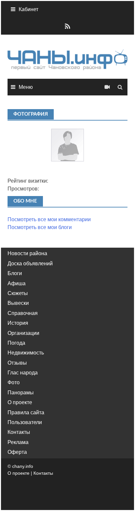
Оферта (17, 452)
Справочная (23, 313)
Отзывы (17, 363)
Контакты (19, 432)
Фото (14, 382)
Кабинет (28, 9)
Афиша (17, 283)
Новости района (27, 253)
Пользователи (25, 422)
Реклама (18, 442)
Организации (23, 333)
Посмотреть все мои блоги (40, 227)
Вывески (18, 303)
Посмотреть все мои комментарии (49, 219)
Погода (16, 343)
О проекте (20, 402)
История (18, 323)
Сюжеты (18, 293)
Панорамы (21, 392)
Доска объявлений (30, 263)
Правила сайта (26, 412)
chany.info (22, 466)
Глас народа (23, 372)
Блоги (15, 273)
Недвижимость (26, 352)
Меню (26, 87)
